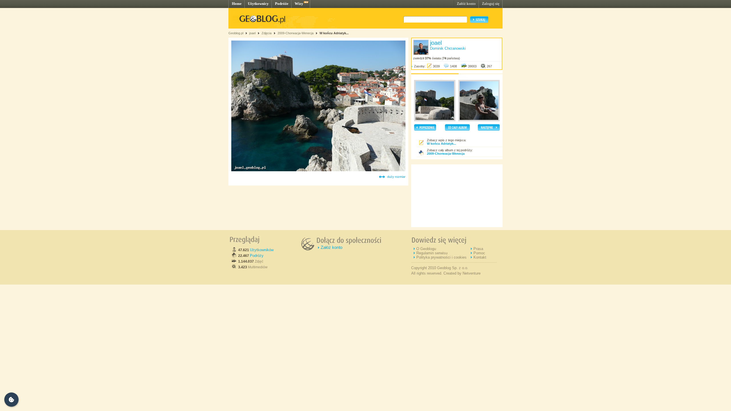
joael (252, 33)
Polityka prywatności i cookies (441, 257)
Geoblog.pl (235, 33)
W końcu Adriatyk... (334, 33)
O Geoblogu (426, 249)
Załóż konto (466, 3)
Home (237, 3)
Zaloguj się (490, 3)
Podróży (257, 255)
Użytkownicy (258, 3)
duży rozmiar (396, 176)
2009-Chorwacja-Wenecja (296, 33)
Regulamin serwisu (431, 253)
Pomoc (479, 253)
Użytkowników (262, 250)
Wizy (299, 3)
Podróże (281, 3)
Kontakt (479, 257)
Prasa (478, 249)
